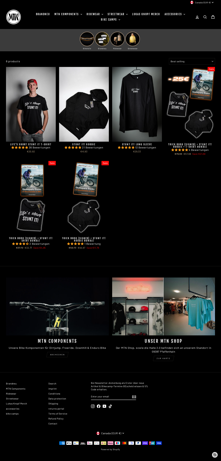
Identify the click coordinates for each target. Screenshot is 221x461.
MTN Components (67, 14)
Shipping (53, 403)
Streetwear (116, 14)
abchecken (57, 354)
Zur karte (163, 358)
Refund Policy (56, 418)
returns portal (56, 408)
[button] (20, 147)
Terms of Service (57, 413)
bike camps (109, 19)
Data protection (57, 398)
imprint (52, 388)
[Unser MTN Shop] (163, 306)
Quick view (31, 138)
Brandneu (43, 14)
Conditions (54, 393)
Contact (52, 423)
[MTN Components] (57, 306)
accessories (174, 14)
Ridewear (94, 14)
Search (52, 383)
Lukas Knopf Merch (146, 14)
